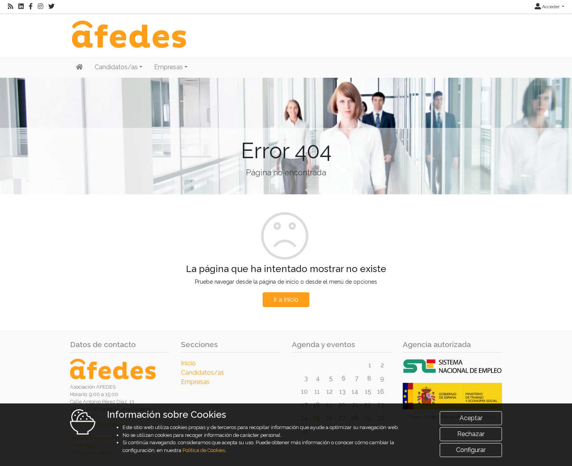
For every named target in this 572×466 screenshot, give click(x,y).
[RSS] (10, 6)
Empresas (195, 382)
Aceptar (471, 418)
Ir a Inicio (286, 299)
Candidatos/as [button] (116, 67)
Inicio (188, 363)
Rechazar (470, 434)
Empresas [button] (168, 67)
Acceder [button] (551, 6)
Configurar (471, 450)
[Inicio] (128, 30)
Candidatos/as (202, 372)
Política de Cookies (203, 450)
